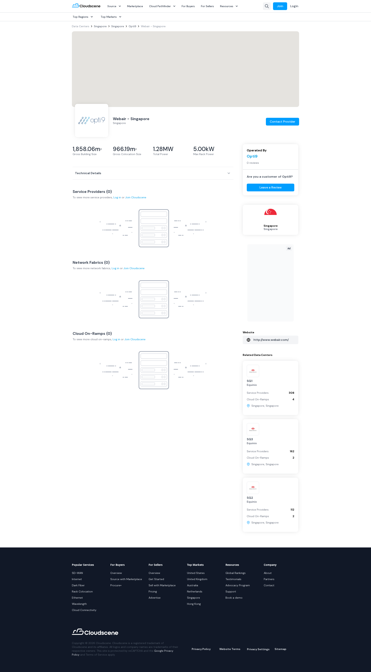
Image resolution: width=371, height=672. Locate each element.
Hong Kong (194, 604)
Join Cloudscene (135, 197)
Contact (269, 585)
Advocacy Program (237, 585)
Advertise (155, 597)
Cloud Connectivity (84, 610)
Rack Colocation (82, 591)
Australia (192, 585)
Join (280, 6)
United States (196, 573)
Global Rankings (235, 573)
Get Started (156, 579)
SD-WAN (77, 573)
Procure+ (116, 585)
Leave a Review (271, 187)
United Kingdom (197, 579)
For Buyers (188, 6)
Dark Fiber (78, 585)
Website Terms (229, 649)
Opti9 (132, 26)
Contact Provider (282, 122)
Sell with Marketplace (162, 585)
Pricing (153, 591)
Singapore (100, 26)
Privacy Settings (258, 649)
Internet (77, 579)
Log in (117, 197)
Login (294, 6)
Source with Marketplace (126, 579)
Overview (116, 573)
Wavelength (79, 604)
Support (230, 591)
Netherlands (194, 591)
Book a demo (234, 597)
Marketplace (135, 6)
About (268, 573)
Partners (269, 579)
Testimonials (233, 579)
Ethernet (77, 597)
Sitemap (280, 649)
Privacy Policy (201, 649)
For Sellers (207, 6)
